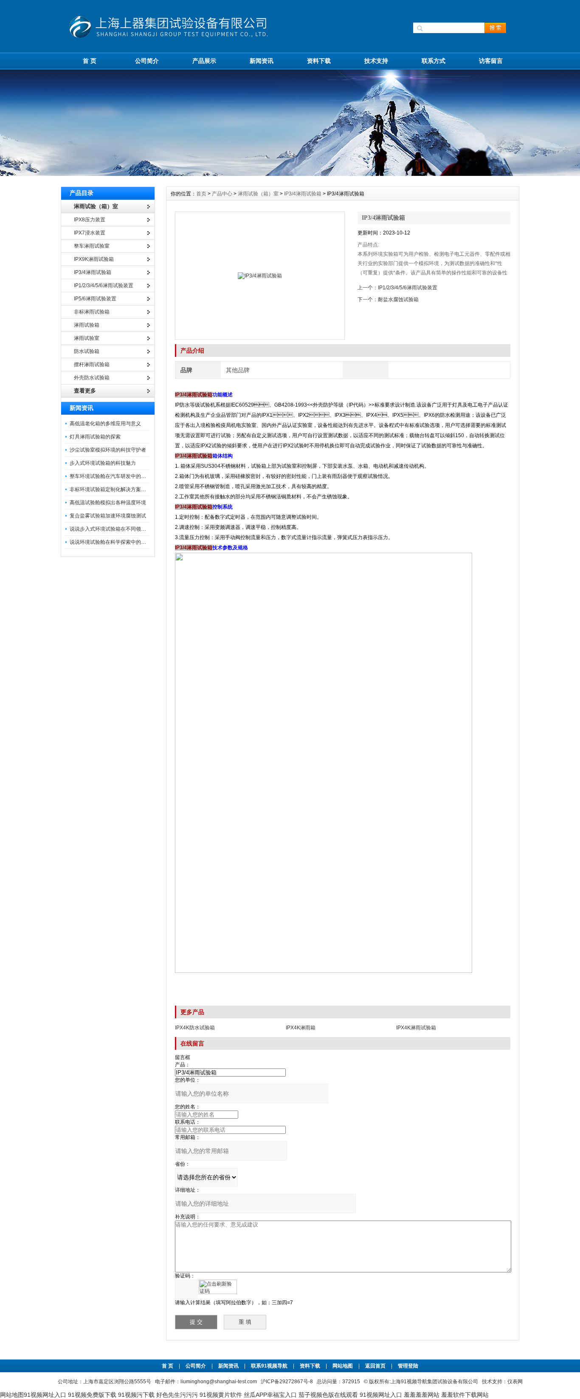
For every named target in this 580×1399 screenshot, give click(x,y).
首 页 (89, 60)
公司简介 (147, 60)
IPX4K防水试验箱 (195, 1028)
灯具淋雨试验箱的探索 (95, 437)
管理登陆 (408, 1366)
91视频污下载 (136, 1394)
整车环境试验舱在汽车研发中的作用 (110, 476)
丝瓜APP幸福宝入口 (270, 1394)
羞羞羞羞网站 (421, 1394)
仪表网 (515, 1382)
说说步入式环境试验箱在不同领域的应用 (115, 529)
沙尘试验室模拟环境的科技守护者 (108, 450)
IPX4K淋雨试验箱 (416, 1028)
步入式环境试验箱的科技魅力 (103, 463)
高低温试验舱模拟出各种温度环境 (108, 503)
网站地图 (342, 1366)
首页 (202, 194)
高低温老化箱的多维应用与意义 (105, 424)
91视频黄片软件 (221, 1394)
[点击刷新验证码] (218, 1287)
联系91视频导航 (269, 1366)
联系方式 (433, 60)
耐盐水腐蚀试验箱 (398, 299)
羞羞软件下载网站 (465, 1394)
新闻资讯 (261, 60)
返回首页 (376, 1366)
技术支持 (376, 60)
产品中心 (223, 194)
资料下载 (319, 60)
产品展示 (204, 60)
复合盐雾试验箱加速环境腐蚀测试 (108, 516)
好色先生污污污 (177, 1394)
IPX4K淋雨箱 (300, 1028)
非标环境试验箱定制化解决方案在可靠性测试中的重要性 (133, 489)
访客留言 (491, 60)
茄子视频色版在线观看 (328, 1394)
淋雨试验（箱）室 (258, 194)
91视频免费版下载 (92, 1394)
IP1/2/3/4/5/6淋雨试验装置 (407, 288)
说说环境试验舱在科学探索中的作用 (110, 542)
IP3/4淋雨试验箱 (302, 194)
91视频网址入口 (45, 1394)
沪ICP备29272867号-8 (287, 1382)
